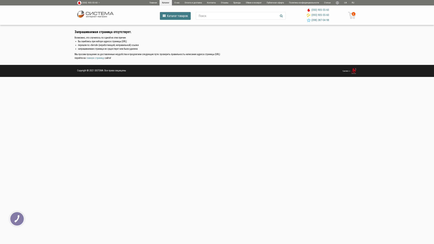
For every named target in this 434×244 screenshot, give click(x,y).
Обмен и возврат (254, 2)
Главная (153, 2)
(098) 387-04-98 (320, 20)
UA (345, 2)
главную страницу (95, 58)
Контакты (211, 2)
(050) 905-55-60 (320, 10)
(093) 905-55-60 (320, 15)
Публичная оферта (275, 2)
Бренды (237, 2)
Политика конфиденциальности (304, 2)
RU (353, 2)
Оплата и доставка (193, 2)
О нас (177, 2)
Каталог (165, 2)
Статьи (327, 2)
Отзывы (224, 2)
